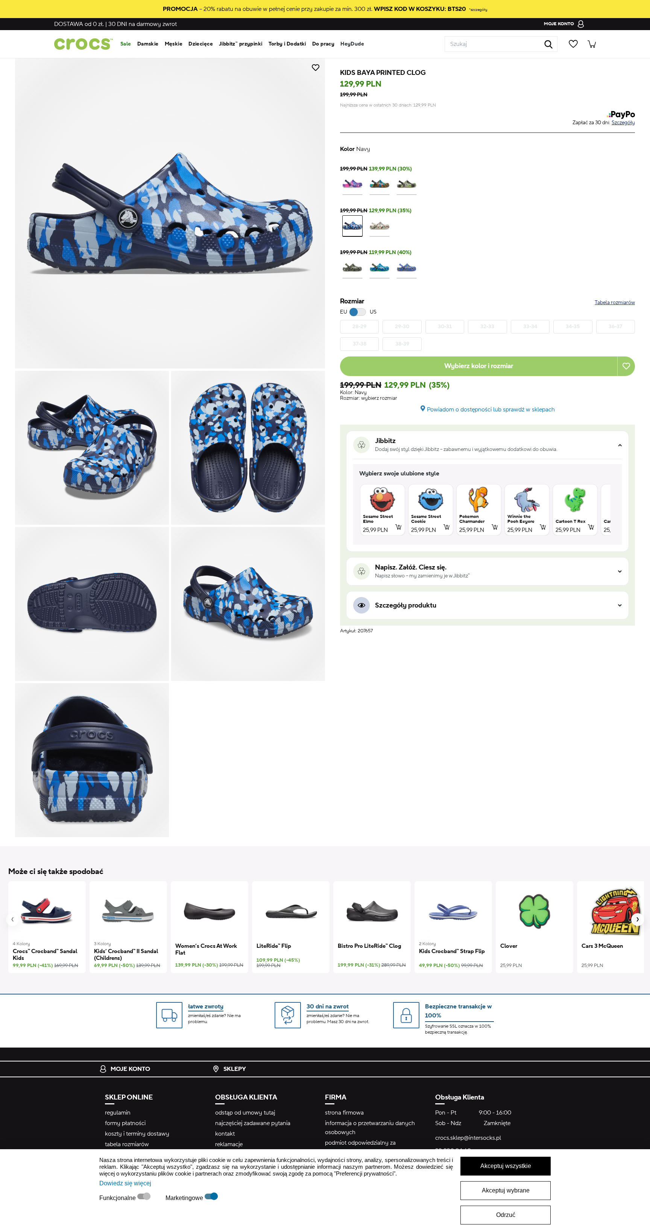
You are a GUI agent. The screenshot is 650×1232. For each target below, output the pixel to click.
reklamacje (229, 1144)
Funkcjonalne (118, 1198)
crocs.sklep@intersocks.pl (468, 1138)
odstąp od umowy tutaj (245, 1112)
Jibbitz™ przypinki (241, 44)
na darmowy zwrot (142, 24)
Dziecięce (200, 44)
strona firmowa (344, 1112)
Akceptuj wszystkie (505, 1166)
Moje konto (130, 1069)
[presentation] (12, 919)
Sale (125, 44)
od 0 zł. (79, 24)
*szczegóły (478, 9)
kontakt (225, 1134)
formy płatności (125, 1123)
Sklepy (234, 1069)
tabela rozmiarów (127, 1144)
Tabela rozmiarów (615, 302)
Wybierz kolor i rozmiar (478, 366)
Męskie (174, 44)
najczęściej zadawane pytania (252, 1123)
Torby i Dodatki (287, 44)
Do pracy (323, 44)
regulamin (118, 1112)
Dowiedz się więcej (125, 1183)
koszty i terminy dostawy (137, 1134)
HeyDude (352, 44)
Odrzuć (505, 1215)
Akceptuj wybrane (506, 1190)
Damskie (148, 44)
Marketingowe (185, 1198)
